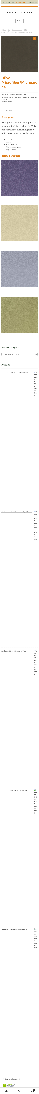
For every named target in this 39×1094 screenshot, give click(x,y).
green (12, 101)
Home (4, 30)
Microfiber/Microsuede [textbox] (19, 354)
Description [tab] (6, 111)
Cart (30, 1089)
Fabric (25, 30)
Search (19, 1091)
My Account (6, 1091)
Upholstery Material (17, 30)
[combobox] (19, 354)
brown (7, 101)
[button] (34, 38)
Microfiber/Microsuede (7, 32)
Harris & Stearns (19, 12)
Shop (9, 30)
